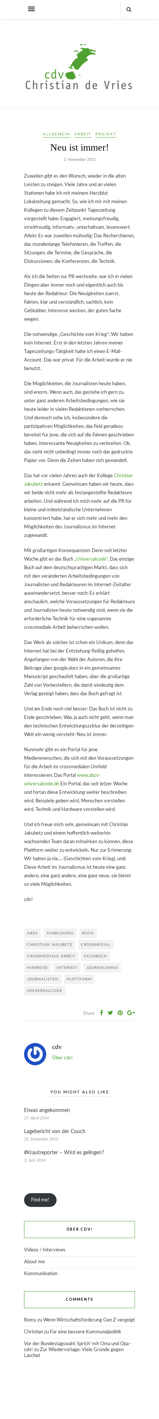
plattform (79, 979)
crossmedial (96, 945)
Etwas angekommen (47, 1110)
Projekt (105, 134)
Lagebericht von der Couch (54, 1131)
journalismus (102, 968)
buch (88, 933)
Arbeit (82, 134)
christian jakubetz (49, 945)
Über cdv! (62, 1058)
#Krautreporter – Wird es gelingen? (64, 1152)
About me (34, 1262)
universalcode (44, 991)
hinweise (37, 968)
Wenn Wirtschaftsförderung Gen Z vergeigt (89, 1320)
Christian (33, 1332)
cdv (57, 1046)
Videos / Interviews (44, 1250)
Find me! (40, 1200)
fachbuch (95, 956)
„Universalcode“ (91, 559)
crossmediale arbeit (51, 956)
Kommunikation (40, 1273)
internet (67, 968)
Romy (30, 1320)
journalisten (42, 979)
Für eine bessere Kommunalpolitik (85, 1332)
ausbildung (60, 933)
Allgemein (56, 134)
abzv (32, 933)
